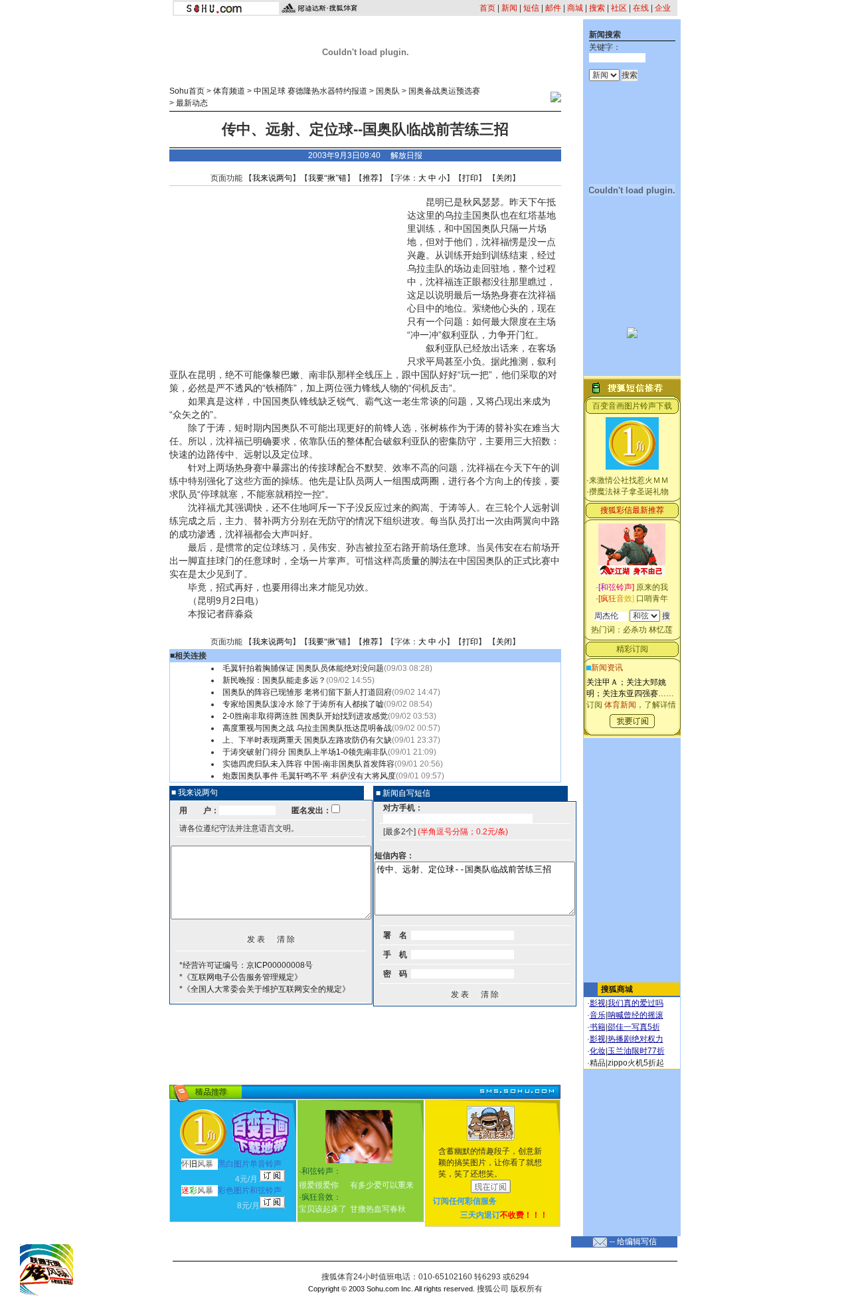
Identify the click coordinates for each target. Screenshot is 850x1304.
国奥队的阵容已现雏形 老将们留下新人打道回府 (307, 692)
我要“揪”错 (327, 178)
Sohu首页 (187, 91)
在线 (641, 8)
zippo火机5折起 (636, 1063)
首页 (487, 8)
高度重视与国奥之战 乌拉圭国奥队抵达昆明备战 (307, 728)
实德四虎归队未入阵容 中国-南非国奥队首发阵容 (308, 764)
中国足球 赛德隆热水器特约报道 (310, 91)
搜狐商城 (617, 989)
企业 (663, 8)
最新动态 (192, 103)
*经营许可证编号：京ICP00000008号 (246, 965)
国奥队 (388, 91)
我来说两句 (272, 178)
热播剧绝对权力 (635, 1039)
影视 (598, 1003)
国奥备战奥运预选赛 (444, 91)
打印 (470, 178)
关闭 (504, 178)
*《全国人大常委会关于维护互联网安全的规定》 (264, 989)
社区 (619, 8)
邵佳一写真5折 (634, 1027)
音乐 (598, 1015)
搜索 (597, 8)
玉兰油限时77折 (636, 1051)
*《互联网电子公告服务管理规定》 (240, 977)
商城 (575, 8)
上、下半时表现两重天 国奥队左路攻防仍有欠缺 (307, 740)
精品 (598, 1063)
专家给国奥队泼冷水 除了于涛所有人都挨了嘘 (303, 704)
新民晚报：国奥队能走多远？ (274, 680)
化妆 (598, 1051)
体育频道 (229, 91)
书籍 (598, 1027)
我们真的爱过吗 (635, 1003)
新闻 (509, 8)
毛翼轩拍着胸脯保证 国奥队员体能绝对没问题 (303, 668)
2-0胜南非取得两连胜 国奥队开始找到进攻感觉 (305, 716)
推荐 (371, 178)
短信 (531, 8)
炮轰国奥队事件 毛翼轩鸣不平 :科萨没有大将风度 (309, 776)
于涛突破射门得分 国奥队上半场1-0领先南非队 (305, 752)
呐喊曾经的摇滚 (635, 1015)
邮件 (553, 8)
